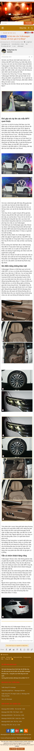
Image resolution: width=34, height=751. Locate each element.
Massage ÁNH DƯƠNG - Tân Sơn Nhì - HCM (13, 709)
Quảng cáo (9, 657)
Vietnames (5, 654)
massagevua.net (5, 44)
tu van (14, 46)
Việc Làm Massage (7, 699)
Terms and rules (17, 657)
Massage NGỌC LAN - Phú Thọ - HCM (12, 721)
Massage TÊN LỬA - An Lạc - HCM (11, 724)
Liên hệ (3, 657)
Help (2, 659)
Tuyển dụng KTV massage (9, 687)
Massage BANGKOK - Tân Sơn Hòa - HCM (13, 715)
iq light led (29, 42)
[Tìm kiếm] (32, 28)
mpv (27, 44)
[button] (2, 28)
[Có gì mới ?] (28, 28)
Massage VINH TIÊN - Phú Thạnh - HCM (12, 712)
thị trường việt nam (6, 46)
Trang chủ (7, 659)
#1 (31, 57)
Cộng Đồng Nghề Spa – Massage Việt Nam (13, 690)
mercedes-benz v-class (18, 44)
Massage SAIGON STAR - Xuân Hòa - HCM (13, 718)
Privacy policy (27, 657)
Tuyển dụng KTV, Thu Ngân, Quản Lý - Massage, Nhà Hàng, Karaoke (15, 695)
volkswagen (20, 46)
